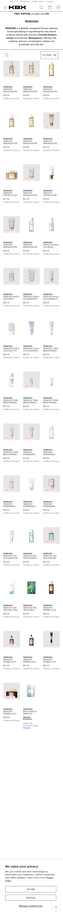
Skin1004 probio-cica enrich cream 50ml (10, 712)
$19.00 (46, 199)
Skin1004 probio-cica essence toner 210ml (51, 609)
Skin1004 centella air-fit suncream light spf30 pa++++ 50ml (50, 194)
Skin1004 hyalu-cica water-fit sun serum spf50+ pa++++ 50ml (51, 298)
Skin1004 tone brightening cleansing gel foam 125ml (51, 350)
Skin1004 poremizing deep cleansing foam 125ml (29, 453)
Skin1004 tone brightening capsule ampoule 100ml (31, 401)
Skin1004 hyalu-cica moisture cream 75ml (31, 298)
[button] (41, 7)
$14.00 (6, 95)
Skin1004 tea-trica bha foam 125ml (11, 557)
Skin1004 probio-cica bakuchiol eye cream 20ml (51, 661)
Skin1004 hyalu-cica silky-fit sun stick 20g (11, 350)
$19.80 (26, 147)
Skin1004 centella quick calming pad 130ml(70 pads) (11, 194)
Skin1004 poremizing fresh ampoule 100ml (11, 505)
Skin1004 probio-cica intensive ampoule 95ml (30, 661)
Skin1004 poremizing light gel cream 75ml (29, 505)
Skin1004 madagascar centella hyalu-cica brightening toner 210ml (30, 246)
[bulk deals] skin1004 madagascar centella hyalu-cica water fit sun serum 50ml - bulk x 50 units (31, 712)
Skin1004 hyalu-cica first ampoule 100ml (11, 298)
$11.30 (46, 147)
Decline (30, 897)
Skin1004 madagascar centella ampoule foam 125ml (51, 142)
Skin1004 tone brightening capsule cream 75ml (50, 401)
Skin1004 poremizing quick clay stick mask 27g (51, 505)
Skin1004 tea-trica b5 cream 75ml (11, 609)
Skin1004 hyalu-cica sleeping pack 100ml (31, 350)
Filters (47, 55)
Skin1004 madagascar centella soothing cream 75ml (10, 246)
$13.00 (6, 562)
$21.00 (46, 251)
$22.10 (6, 303)
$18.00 (26, 406)
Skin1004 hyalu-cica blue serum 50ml (51, 246)
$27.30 (26, 666)
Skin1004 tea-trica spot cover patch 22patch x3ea (30, 609)
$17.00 (6, 199)
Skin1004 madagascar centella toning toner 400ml (50, 90)
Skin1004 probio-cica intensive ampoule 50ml (10, 661)
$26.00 (6, 717)
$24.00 (46, 95)
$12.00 (46, 354)
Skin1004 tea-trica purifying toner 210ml (31, 557)
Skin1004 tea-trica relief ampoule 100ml (51, 557)
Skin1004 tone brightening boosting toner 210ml (10, 401)
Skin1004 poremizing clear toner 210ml (50, 453)
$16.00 (6, 251)
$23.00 (46, 510)
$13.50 (6, 147)
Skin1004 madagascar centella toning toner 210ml (30, 90)
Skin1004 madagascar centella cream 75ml (30, 194)
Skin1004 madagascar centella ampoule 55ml (10, 142)
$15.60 (26, 458)
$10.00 (26, 614)
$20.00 (26, 354)
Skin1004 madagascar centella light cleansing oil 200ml (11, 90)
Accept (31, 889)
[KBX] (17, 7)
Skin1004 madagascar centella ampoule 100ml (31, 142)
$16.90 (46, 458)
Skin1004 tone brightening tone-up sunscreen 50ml (10, 453)
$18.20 (46, 406)
